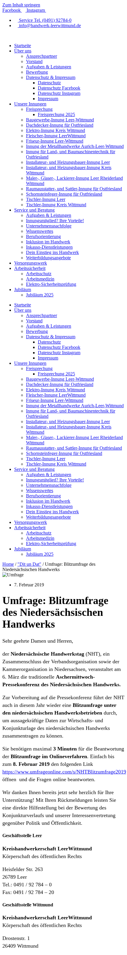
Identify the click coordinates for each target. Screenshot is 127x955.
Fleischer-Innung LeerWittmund (56, 135)
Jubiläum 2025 (39, 294)
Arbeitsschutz (38, 273)
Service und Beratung (34, 209)
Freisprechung (39, 109)
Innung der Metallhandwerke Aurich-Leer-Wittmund (75, 146)
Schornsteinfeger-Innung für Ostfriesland (64, 194)
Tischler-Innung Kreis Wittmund (56, 204)
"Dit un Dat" (29, 564)
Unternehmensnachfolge (48, 225)
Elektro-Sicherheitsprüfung (51, 284)
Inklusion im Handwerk (48, 241)
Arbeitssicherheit (29, 268)
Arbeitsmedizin (40, 278)
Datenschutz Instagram (59, 93)
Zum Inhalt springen (21, 4)
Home (8, 564)
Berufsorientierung (43, 236)
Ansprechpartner (41, 56)
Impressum (48, 98)
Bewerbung (37, 72)
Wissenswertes (39, 231)
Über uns (22, 50)
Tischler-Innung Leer (45, 199)
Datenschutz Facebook (59, 87)
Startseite (22, 45)
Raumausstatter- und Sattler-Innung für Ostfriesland (74, 188)
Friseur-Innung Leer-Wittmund (54, 141)
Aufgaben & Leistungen (48, 66)
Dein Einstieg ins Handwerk (52, 252)
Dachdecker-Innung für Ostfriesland (59, 125)
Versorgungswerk (30, 262)
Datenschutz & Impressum (50, 77)
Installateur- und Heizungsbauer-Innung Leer (68, 162)
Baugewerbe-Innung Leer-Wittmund (60, 119)
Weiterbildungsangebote (48, 257)
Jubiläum (22, 289)
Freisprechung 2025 (56, 114)
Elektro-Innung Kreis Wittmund (55, 130)
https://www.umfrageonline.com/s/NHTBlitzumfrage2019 (64, 772)
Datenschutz (49, 82)
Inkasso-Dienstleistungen (49, 247)
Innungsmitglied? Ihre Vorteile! (55, 220)
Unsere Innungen (30, 103)
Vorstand (34, 61)
